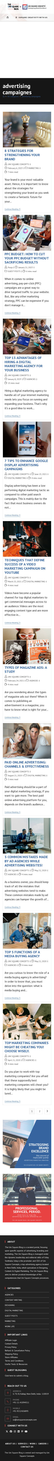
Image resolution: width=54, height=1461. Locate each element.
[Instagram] (15, 1431)
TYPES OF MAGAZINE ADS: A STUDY (26, 669)
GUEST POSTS (14, 271)
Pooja (10, 267)
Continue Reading (12, 209)
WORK (33, 1443)
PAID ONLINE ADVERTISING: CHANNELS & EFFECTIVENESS (27, 764)
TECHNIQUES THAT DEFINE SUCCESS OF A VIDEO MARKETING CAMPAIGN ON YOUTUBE (25, 566)
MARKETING (33, 168)
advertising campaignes (31, 96)
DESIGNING (10, 1305)
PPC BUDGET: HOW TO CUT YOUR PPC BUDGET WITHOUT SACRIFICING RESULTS (27, 258)
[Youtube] (26, 1431)
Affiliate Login (11, 1340)
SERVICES (22, 1443)
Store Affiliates (11, 1357)
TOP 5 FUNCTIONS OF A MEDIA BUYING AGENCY (22, 954)
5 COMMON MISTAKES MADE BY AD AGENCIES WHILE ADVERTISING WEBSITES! (26, 861)
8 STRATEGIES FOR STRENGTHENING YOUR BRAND (22, 154)
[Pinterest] (22, 1431)
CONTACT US (27, 1447)
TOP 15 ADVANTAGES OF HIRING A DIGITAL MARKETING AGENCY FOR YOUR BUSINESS (24, 364)
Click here (9, 1375)
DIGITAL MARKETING (17, 478)
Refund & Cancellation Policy (17, 1350)
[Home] (4, 96)
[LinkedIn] (19, 1431)
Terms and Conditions (14, 1360)
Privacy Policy (11, 1347)
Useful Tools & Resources (16, 1364)
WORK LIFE (10, 1326)
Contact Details (11, 1343)
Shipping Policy (11, 1354)
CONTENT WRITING (13, 1300)
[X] (7, 1431)
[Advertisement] (27, 50)
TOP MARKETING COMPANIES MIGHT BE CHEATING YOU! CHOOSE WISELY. (27, 1047)
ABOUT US (10, 1443)
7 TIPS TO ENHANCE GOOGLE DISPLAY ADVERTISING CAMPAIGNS (26, 465)
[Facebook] (11, 1431)
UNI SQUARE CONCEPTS (18, 164)
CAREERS (42, 1443)
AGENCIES (31, 379)
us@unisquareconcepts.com (25, 1419)
